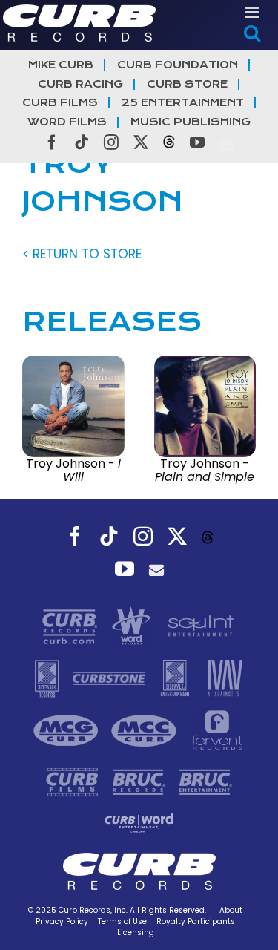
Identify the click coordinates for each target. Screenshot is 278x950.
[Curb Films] (74, 781)
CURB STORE (187, 84)
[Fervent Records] (217, 729)
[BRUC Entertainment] (205, 781)
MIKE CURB (60, 65)
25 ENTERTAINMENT (183, 102)
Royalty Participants (195, 921)
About (230, 910)
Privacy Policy (62, 921)
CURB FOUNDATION (177, 65)
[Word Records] (132, 626)
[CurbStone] (110, 678)
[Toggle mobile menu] (253, 12)
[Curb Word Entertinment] (139, 822)
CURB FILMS (60, 102)
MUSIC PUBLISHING (190, 122)
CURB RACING (80, 84)
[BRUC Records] (140, 781)
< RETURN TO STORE (82, 254)
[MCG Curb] (68, 729)
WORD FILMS (67, 122)
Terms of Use (122, 921)
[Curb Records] (71, 626)
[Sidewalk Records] (48, 678)
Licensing (135, 932)
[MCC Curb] (146, 729)
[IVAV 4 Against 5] (224, 678)
